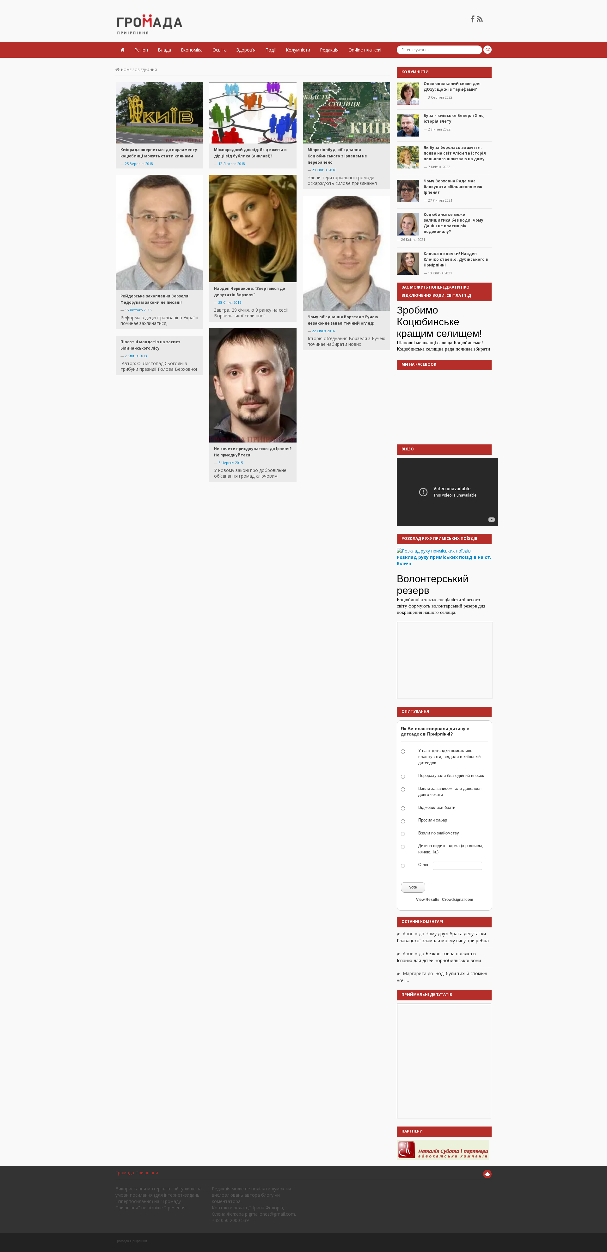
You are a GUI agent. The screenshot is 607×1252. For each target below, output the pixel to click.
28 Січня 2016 (229, 302)
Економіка (192, 50)
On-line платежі (364, 50)
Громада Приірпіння (136, 1173)
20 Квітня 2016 (324, 170)
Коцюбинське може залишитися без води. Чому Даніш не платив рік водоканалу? (453, 223)
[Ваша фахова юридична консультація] (443, 1150)
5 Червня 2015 (230, 462)
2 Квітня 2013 (136, 355)
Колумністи (298, 50)
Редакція (329, 50)
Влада (164, 50)
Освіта (219, 50)
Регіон (141, 50)
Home (126, 69)
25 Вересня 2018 (139, 163)
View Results (427, 899)
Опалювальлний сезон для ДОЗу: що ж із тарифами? (452, 86)
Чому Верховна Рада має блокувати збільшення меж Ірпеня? (453, 186)
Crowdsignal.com (457, 899)
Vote (413, 887)
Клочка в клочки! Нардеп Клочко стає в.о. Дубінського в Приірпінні (456, 259)
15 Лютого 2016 (138, 310)
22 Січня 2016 (323, 330)
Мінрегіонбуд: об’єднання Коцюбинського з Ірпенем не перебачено (337, 156)
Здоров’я (245, 50)
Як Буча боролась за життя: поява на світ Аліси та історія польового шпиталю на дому (455, 153)
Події (270, 50)
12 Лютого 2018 (231, 163)
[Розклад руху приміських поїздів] (434, 550)
